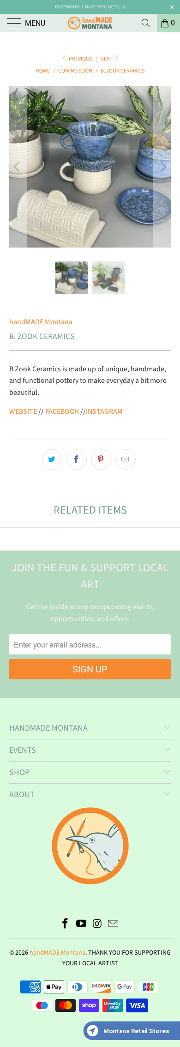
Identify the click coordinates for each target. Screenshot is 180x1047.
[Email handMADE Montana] (113, 924)
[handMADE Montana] (90, 23)
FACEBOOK (62, 411)
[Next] (162, 167)
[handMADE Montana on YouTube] (82, 924)
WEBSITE (23, 411)
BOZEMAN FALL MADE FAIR (80, 7)
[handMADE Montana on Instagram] (98, 924)
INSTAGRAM (104, 411)
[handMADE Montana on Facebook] (65, 924)
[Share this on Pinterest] (101, 459)
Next (106, 59)
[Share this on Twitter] (52, 459)
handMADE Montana (40, 322)
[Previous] (18, 167)
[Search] (146, 23)
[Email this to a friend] (125, 459)
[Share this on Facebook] (76, 459)
